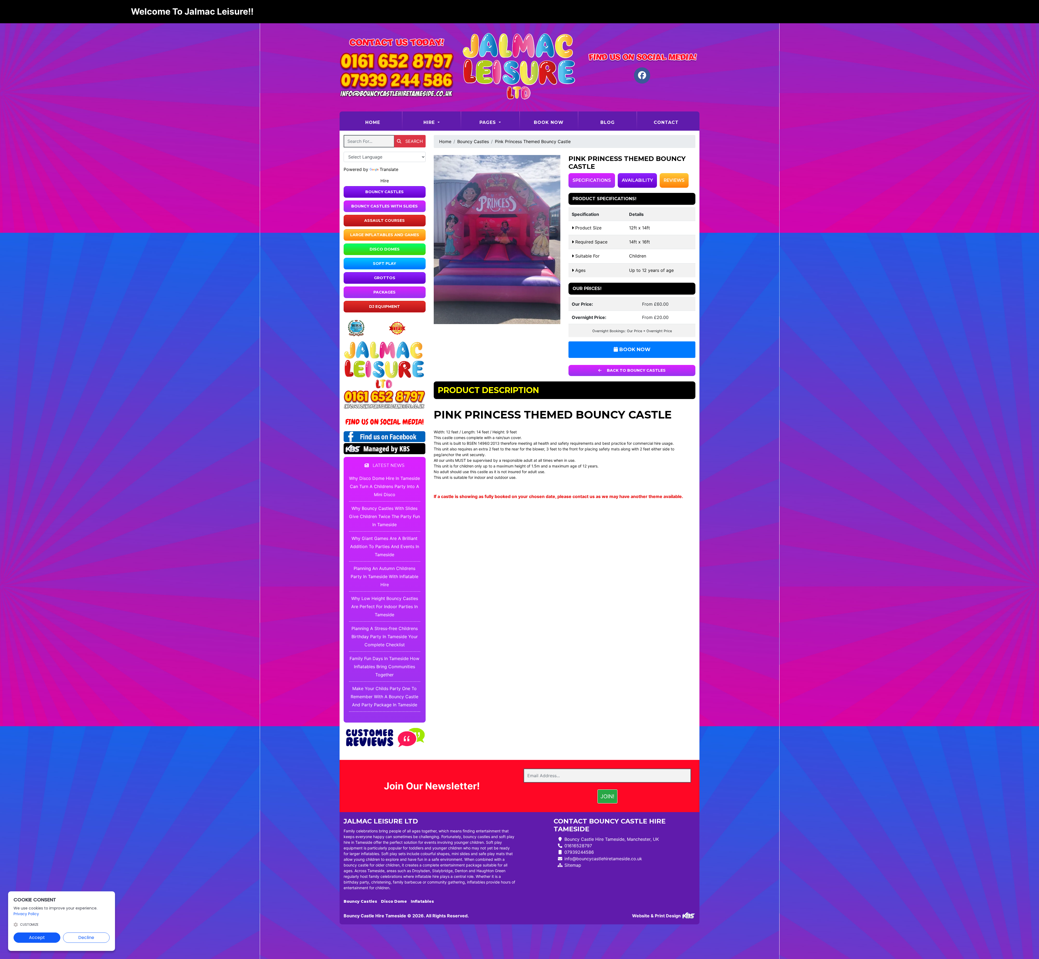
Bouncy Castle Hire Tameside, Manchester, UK (611, 839)
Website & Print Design (657, 915)
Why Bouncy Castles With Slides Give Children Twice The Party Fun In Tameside (384, 516)
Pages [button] (488, 122)
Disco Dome (394, 901)
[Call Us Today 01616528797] (385, 397)
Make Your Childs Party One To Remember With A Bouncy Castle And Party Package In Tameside (384, 696)
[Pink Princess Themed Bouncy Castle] (497, 239)
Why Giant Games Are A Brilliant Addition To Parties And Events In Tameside (384, 546)
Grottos (384, 277)
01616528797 (578, 845)
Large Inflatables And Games (384, 234)
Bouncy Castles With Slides (384, 206)
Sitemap (572, 865)
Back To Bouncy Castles (636, 370)
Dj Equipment (384, 306)
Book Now (549, 122)
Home (383, 122)
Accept (37, 937)
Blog (607, 122)
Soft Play (384, 263)
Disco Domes (385, 249)
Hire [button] (429, 122)
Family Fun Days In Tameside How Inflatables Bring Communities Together (384, 666)
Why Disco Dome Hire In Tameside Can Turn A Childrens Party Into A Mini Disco (384, 486)
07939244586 (579, 852)
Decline (86, 937)
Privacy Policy (26, 914)
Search (413, 141)
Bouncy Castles (384, 191)
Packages (384, 292)
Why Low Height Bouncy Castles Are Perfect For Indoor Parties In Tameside (384, 606)
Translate (389, 169)
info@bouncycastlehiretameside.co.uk (603, 858)
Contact (666, 122)
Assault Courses (384, 220)
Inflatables (422, 901)
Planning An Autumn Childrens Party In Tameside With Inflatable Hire (384, 576)
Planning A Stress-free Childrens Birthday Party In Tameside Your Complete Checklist (384, 636)
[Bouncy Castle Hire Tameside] (519, 67)
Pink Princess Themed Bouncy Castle (533, 141)
